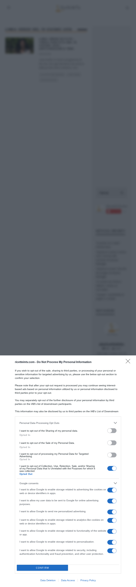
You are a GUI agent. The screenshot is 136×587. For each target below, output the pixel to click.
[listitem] (68, 423)
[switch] (112, 430)
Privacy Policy (88, 580)
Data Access (68, 580)
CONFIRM (42, 568)
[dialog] (68, 471)
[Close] (129, 362)
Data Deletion (48, 580)
